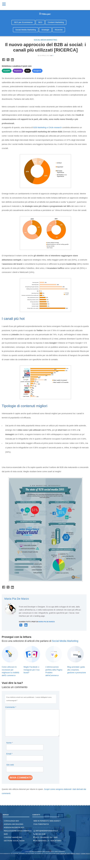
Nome (9, 743)
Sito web (10, 765)
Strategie (45, 30)
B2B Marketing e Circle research (47, 127)
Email (9, 754)
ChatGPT (6, 71)
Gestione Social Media (14, 841)
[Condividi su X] (8, 61)
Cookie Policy (85, 853)
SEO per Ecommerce (23, 22)
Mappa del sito (65, 853)
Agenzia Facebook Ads (14, 827)
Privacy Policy (75, 853)
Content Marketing (56, 22)
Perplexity (18, 71)
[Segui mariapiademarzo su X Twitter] (21, 626)
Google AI (37, 71)
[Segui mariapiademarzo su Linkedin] (26, 625)
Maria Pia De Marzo (16, 598)
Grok (27, 71)
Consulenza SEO (11, 821)
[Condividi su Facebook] (4, 61)
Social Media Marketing (25, 30)
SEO (40, 22)
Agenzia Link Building (13, 824)
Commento (10, 707)
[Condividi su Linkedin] (12, 61)
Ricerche (59, 30)
